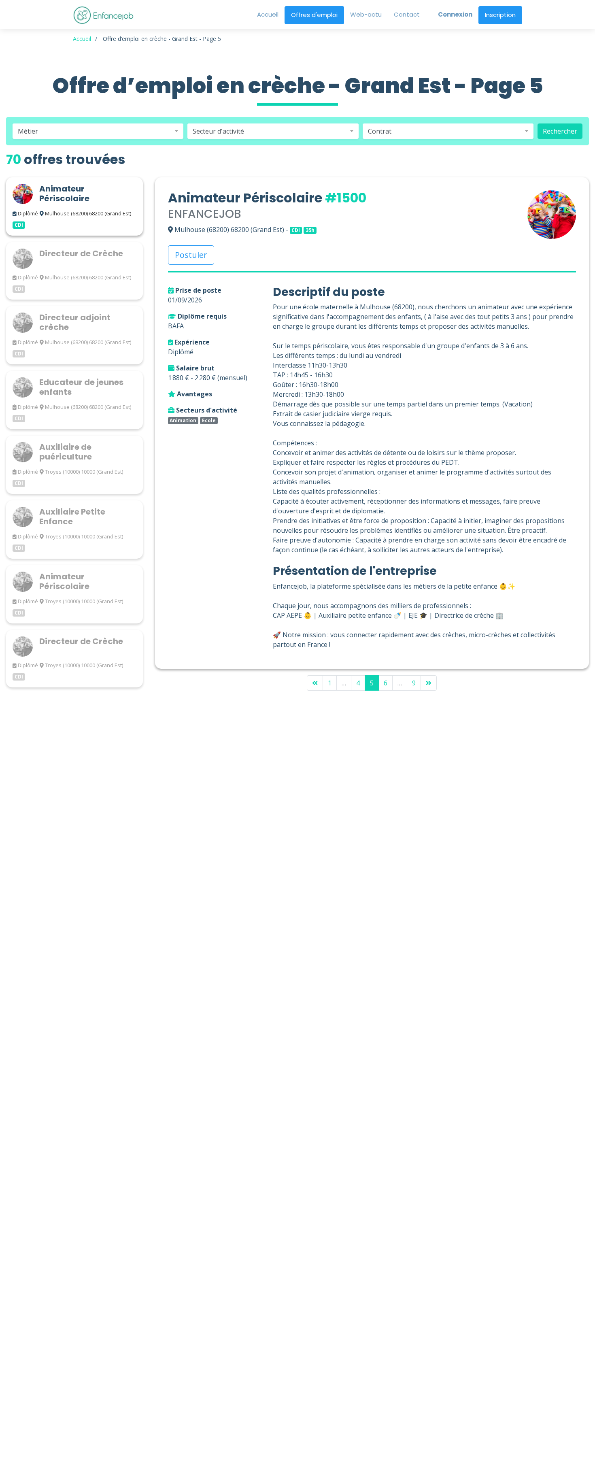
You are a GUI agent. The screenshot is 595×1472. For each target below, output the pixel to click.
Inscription (500, 15)
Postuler (191, 254)
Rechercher (560, 131)
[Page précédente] (315, 683)
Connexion (455, 14)
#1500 (345, 198)
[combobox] (98, 131)
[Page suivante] (429, 683)
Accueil (82, 39)
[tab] (74, 206)
